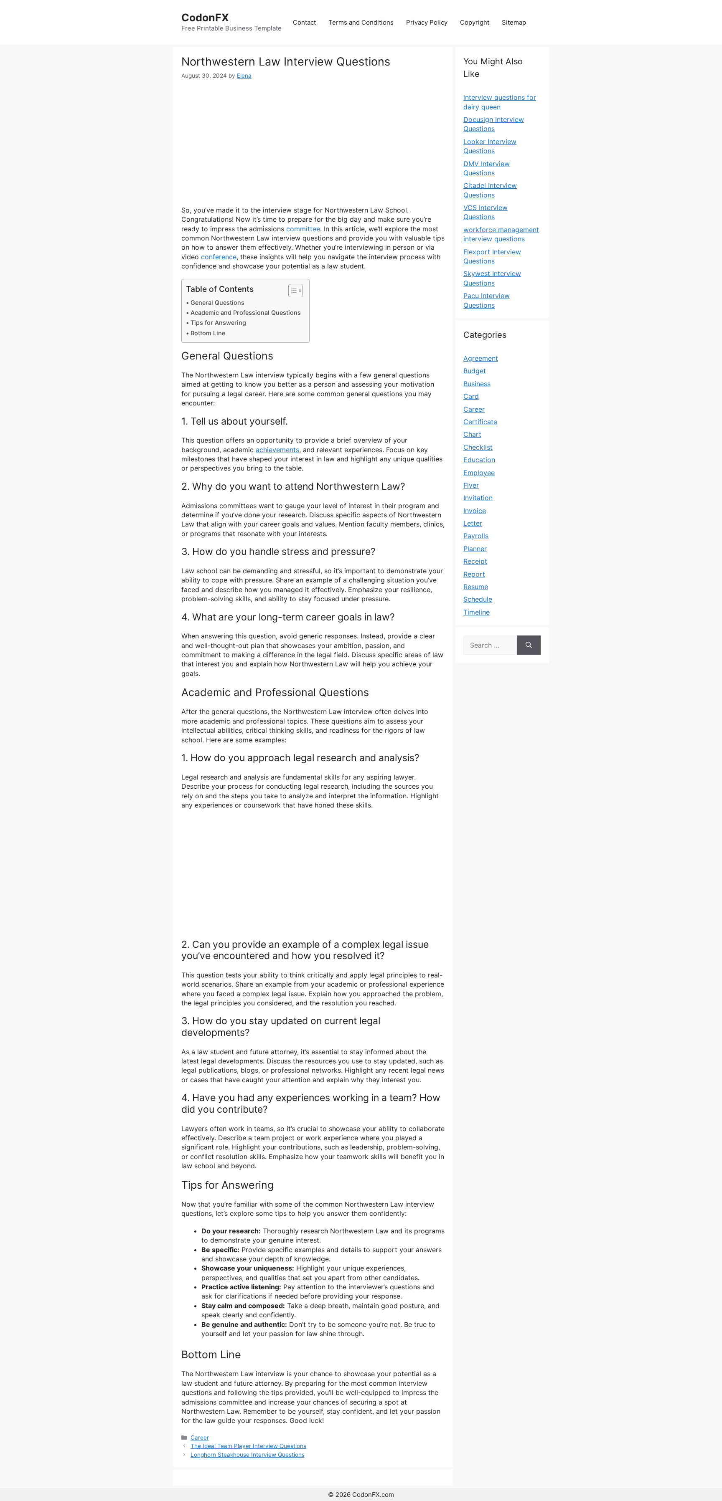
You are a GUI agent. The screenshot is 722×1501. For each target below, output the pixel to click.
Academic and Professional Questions (246, 312)
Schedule (477, 599)
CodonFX (205, 17)
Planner (475, 548)
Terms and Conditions (361, 22)
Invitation (478, 498)
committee (303, 229)
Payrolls (475, 536)
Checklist (478, 447)
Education (479, 460)
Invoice (474, 510)
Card (471, 396)
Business (477, 384)
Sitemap (514, 22)
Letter (472, 523)
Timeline (476, 612)
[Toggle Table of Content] (291, 290)
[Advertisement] (313, 142)
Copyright (474, 22)
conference (218, 257)
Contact (304, 22)
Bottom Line (208, 333)
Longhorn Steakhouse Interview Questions (248, 1454)
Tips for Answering (218, 322)
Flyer (471, 485)
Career (200, 1437)
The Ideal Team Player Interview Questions (248, 1446)
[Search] (529, 645)
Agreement (480, 358)
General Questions (217, 302)
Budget (474, 371)
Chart (472, 434)
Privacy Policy (426, 22)
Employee (479, 472)
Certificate (480, 422)
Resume (475, 586)
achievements (277, 449)
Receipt (475, 561)
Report (474, 574)
